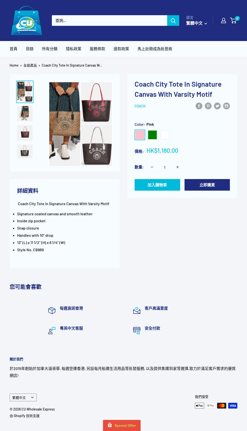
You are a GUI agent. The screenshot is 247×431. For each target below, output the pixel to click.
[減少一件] (152, 167)
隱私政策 (73, 48)
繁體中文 (19, 398)
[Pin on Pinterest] (208, 105)
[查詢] (173, 20)
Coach (140, 106)
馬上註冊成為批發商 (154, 48)
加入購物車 (157, 184)
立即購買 (207, 184)
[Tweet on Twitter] (217, 105)
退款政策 (121, 48)
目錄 (30, 48)
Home (14, 65)
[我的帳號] (223, 20)
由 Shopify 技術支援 (25, 416)
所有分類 (49, 48)
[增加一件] (177, 167)
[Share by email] (226, 105)
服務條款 (97, 48)
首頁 (13, 48)
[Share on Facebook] (199, 105)
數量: (139, 167)
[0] (233, 20)
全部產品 (30, 65)
